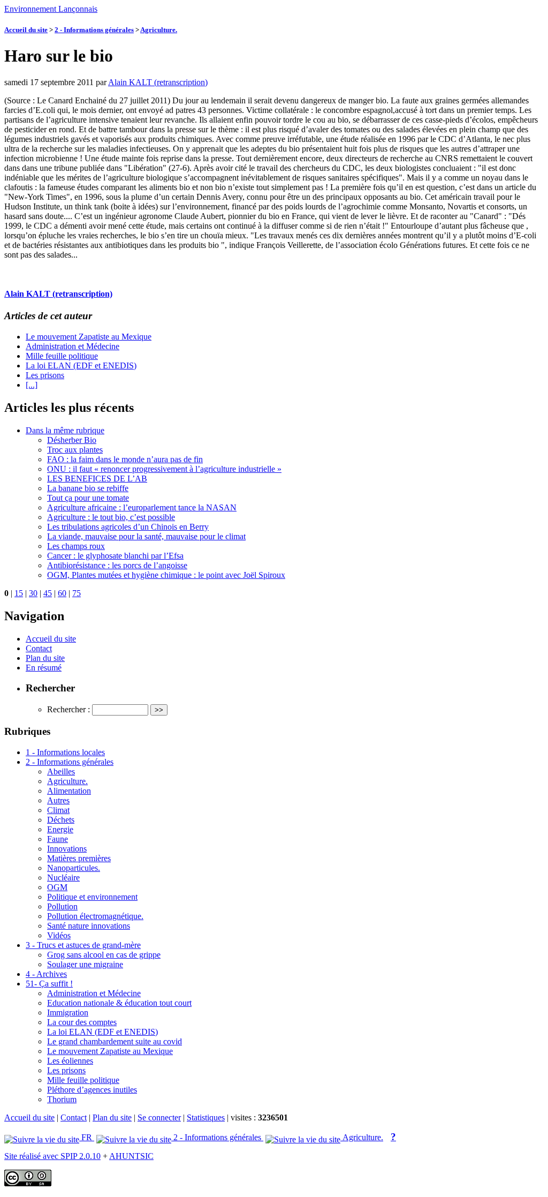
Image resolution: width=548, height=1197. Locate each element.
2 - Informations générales (94, 30)
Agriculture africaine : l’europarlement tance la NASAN (142, 507)
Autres (58, 800)
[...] (31, 384)
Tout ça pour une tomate (88, 497)
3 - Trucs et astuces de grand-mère (83, 945)
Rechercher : (68, 709)
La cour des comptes (82, 1022)
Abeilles (61, 771)
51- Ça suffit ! (49, 983)
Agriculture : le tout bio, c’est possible (111, 517)
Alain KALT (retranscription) (158, 82)
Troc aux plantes (75, 449)
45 (47, 593)
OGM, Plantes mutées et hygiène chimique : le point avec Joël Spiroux (166, 574)
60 (62, 593)
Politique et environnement (92, 896)
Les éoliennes (70, 1060)
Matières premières (79, 858)
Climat (58, 810)
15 (18, 593)
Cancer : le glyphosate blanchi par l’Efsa (115, 555)
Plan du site (45, 658)
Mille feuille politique (62, 355)
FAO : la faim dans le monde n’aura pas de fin (125, 459)
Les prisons (45, 375)
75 (76, 593)
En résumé (44, 667)
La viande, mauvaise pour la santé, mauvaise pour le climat (146, 536)
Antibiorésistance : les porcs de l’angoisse (117, 565)
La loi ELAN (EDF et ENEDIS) (81, 365)
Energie (60, 829)
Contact (39, 648)
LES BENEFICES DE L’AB (97, 478)
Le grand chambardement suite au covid (114, 1041)
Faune (57, 839)
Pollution (62, 906)
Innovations (67, 848)
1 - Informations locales (65, 752)
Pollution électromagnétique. (95, 916)
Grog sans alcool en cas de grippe (104, 954)
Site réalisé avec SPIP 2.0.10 (52, 1156)
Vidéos (59, 935)
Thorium (62, 1099)
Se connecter (159, 1117)
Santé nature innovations (88, 925)
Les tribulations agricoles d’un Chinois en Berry (128, 526)
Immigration (67, 1012)
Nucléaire (63, 877)
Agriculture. (158, 30)
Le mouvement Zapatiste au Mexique (88, 336)
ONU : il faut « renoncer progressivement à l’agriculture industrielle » (164, 468)
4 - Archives (46, 973)
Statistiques (206, 1117)
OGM (57, 887)
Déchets (60, 819)
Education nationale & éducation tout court (119, 1002)
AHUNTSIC (131, 1156)
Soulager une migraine (85, 964)
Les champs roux (76, 546)
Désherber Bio (71, 440)
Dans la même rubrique (65, 430)
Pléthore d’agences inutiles (92, 1089)
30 (33, 593)
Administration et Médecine (72, 346)
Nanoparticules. (73, 867)
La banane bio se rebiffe (87, 488)
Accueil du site (26, 30)
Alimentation (69, 790)
